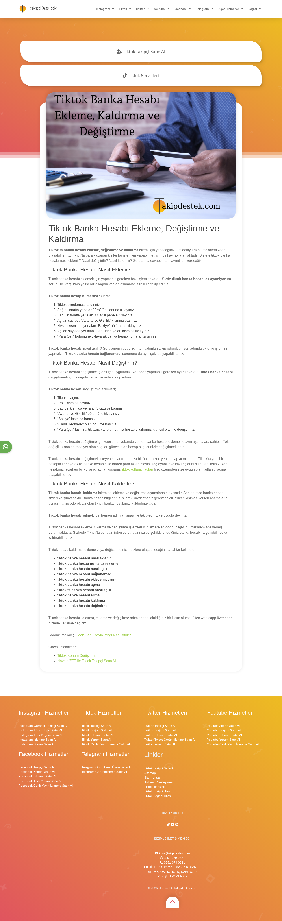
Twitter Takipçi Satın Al (159, 725)
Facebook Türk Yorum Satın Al (40, 781)
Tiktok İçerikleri (154, 786)
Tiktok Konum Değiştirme (76, 655)
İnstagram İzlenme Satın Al (37, 739)
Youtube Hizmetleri (230, 713)
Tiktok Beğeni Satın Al (97, 730)
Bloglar (252, 9)
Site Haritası (152, 777)
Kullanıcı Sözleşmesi (158, 782)
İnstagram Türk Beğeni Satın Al (40, 735)
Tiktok (123, 9)
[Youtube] (172, 824)
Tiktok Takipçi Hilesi (157, 791)
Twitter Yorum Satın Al (159, 744)
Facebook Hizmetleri (44, 754)
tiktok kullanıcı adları (137, 469)
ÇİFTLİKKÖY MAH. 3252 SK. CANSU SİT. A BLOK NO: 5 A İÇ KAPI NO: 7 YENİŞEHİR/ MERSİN (174, 871)
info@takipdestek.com (174, 853)
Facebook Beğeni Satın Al (37, 771)
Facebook (180, 9)
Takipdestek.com (185, 888)
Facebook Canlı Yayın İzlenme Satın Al (46, 785)
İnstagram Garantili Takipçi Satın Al (43, 725)
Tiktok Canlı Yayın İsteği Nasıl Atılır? (103, 635)
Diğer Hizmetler (228, 9)
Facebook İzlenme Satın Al (37, 776)
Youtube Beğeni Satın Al (224, 730)
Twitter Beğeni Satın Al (160, 730)
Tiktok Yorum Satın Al (96, 739)
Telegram (202, 9)
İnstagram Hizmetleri (44, 713)
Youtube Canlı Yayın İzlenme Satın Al (233, 744)
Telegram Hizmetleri (106, 754)
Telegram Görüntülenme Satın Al (104, 771)
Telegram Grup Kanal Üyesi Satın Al (106, 767)
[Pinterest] (176, 824)
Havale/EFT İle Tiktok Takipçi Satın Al (86, 661)
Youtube (159, 9)
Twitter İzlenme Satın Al (160, 735)
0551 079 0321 (174, 858)
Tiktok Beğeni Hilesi (157, 796)
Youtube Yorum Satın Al (223, 739)
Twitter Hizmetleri (165, 713)
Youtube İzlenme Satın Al (224, 735)
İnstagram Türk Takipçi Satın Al (40, 730)
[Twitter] (169, 824)
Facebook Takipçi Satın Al (36, 767)
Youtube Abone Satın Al (223, 725)
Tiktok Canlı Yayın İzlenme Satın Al (106, 744)
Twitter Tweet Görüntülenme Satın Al (169, 739)
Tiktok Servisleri (143, 76)
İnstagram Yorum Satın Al (36, 744)
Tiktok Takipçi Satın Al (143, 52)
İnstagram (103, 9)
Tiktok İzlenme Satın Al (97, 735)
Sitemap (150, 773)
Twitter (140, 9)
